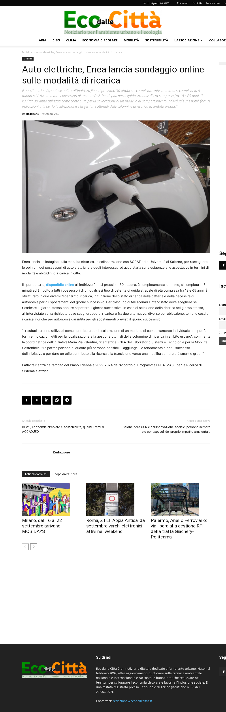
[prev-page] (25, 547)
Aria (42, 40)
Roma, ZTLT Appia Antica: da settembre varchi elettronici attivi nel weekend (115, 526)
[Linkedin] (46, 400)
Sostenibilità (156, 40)
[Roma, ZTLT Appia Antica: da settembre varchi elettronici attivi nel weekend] (116, 499)
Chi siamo (182, 3)
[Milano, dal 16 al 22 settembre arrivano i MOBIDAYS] (52, 499)
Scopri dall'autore (65, 474)
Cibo (56, 40)
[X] (36, 400)
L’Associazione (186, 40)
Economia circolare (100, 40)
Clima (71, 40)
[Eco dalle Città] (113, 20)
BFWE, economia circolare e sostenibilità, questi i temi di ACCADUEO (63, 429)
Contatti (197, 3)
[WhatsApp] (57, 400)
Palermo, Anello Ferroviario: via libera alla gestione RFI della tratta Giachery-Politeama (179, 529)
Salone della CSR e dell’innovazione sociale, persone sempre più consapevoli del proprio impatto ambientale (166, 429)
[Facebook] (26, 400)
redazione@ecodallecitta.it (132, 701)
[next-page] (33, 547)
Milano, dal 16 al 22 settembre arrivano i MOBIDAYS (42, 526)
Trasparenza (213, 3)
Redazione (32, 113)
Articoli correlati (36, 474)
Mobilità (131, 40)
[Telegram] (67, 400)
